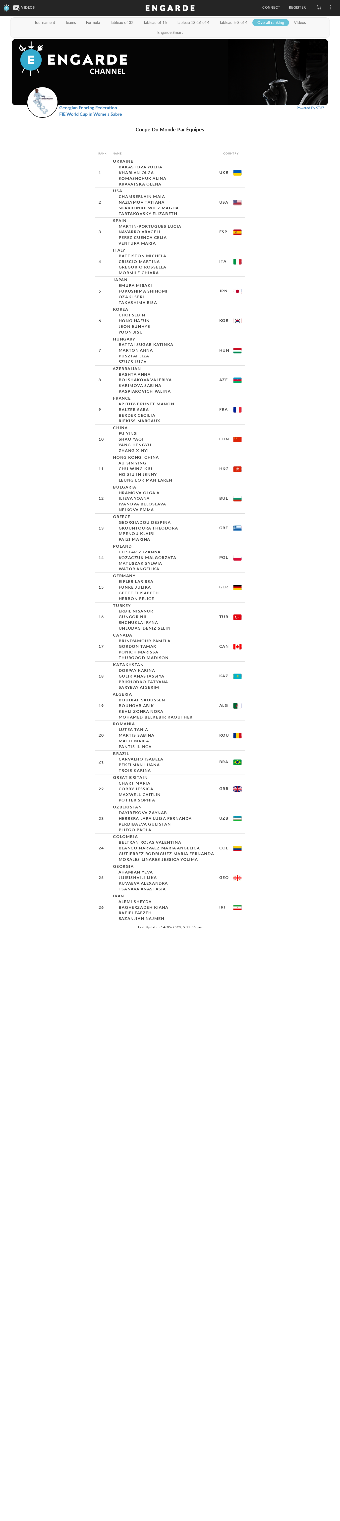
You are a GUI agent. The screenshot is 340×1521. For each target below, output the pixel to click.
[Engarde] (6, 7)
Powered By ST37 (310, 108)
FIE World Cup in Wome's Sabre (90, 114)
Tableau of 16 (155, 23)
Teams (70, 23)
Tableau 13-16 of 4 (193, 23)
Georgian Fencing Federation (88, 108)
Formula (93, 23)
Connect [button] (271, 7)
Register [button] (297, 7)
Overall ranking (270, 23)
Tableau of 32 (121, 23)
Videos (300, 23)
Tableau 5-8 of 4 (233, 23)
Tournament (44, 23)
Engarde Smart (170, 33)
